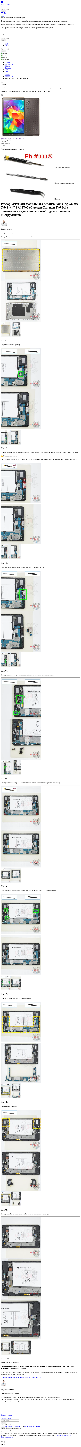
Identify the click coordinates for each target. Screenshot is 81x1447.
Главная (7, 62)
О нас (7, 45)
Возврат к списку (7, 1415)
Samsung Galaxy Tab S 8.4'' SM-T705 (13, 138)
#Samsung (13, 1377)
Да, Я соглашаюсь (7, 1437)
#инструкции (5, 1377)
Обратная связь (6, 1418)
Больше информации (64, 1435)
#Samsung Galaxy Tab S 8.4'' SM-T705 (29, 1377)
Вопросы (8, 68)
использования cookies (32, 1426)
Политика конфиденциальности (11, 1426)
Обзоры (7, 66)
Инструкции (9, 64)
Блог (6, 44)
